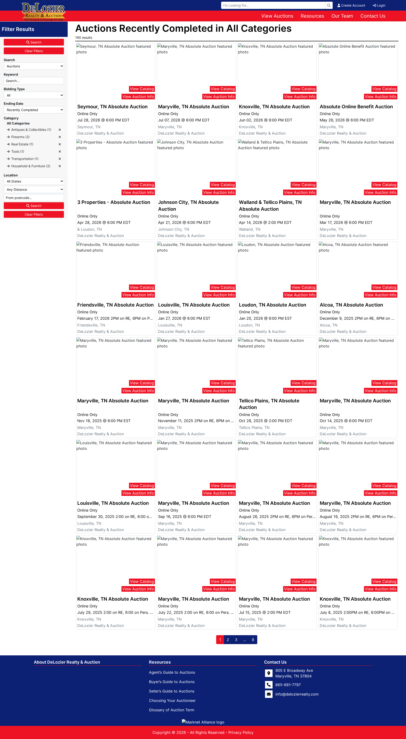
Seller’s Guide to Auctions (171, 691)
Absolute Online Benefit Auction (356, 106)
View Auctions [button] (277, 16)
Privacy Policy (241, 732)
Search (35, 42)
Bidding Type (14, 89)
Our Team (342, 16)
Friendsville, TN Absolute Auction (115, 305)
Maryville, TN (170, 126)
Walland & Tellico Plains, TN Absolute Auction (270, 205)
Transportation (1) (25, 159)
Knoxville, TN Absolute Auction (274, 106)
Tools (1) (17, 151)
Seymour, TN (88, 126)
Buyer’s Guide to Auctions (172, 681)
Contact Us (372, 16)
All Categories (18, 123)
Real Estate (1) (22, 144)
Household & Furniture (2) (30, 166)
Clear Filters (34, 51)
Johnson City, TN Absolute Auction (188, 205)
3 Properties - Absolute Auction (113, 202)
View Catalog (142, 88)
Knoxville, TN (251, 126)
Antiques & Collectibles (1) (31, 130)
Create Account (353, 5)
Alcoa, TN (328, 325)
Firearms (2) (20, 137)
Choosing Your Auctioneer (172, 700)
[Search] (329, 5)
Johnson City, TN (173, 229)
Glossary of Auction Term (171, 710)
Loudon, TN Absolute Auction (272, 305)
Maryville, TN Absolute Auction (193, 106)
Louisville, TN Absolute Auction (194, 305)
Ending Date (13, 103)
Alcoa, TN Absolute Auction (351, 305)
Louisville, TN (170, 325)
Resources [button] (312, 16)
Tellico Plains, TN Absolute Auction (269, 404)
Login (381, 5)
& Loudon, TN (89, 229)
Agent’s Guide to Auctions (172, 672)
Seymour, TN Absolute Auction (112, 106)
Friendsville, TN (91, 325)
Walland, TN (249, 229)
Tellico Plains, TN (254, 427)
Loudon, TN (249, 325)
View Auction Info (138, 96)
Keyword (11, 74)
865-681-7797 (288, 684)
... (244, 639)
